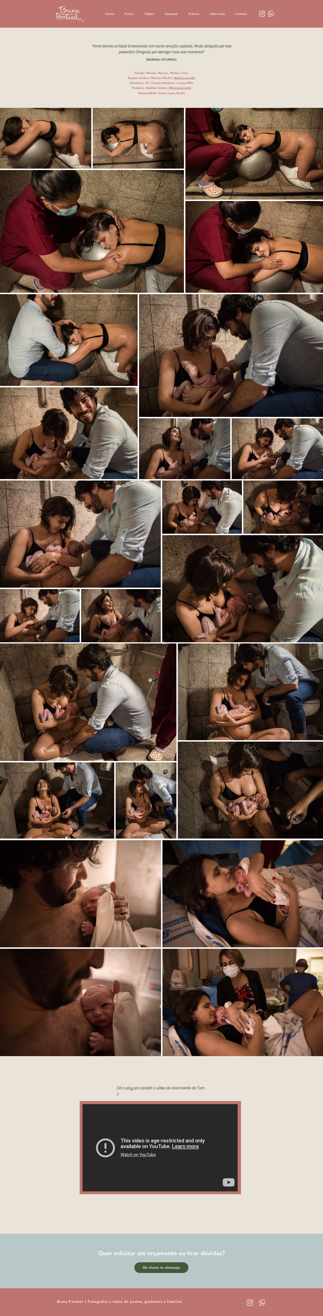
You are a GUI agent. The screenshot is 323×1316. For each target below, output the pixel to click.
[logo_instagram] (250, 1302)
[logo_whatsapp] (262, 1302)
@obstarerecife (184, 78)
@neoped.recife (180, 88)
